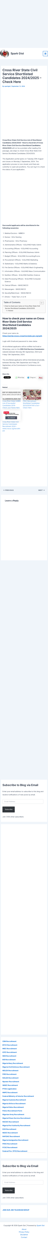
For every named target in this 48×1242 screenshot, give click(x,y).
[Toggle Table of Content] (40, 303)
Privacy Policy (24, 1232)
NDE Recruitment (9, 1056)
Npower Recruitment (10, 1082)
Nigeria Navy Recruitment (12, 1063)
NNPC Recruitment (10, 1093)
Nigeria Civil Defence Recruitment (16, 1067)
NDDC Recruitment (10, 1133)
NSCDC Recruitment (10, 1122)
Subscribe (8, 809)
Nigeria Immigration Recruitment (15, 1140)
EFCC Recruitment (9, 1045)
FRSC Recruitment (9, 1144)
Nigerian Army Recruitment (13, 1114)
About (24, 1229)
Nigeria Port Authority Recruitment (16, 1126)
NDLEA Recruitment (10, 1071)
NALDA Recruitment (10, 1078)
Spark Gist (17, 53)
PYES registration (9, 1089)
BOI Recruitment (9, 1060)
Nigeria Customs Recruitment (14, 1100)
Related (10, 310)
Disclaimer (24, 1235)
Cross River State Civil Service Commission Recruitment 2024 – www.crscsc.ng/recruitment (11, 426)
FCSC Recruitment (9, 1147)
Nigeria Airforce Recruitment (14, 1104)
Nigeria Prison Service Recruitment (16, 1118)
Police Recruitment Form (12, 1111)
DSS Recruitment (9, 1129)
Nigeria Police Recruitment (13, 1107)
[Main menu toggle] (45, 53)
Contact (24, 1237)
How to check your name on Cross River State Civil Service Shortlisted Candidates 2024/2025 (22, 307)
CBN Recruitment (9, 1041)
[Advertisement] (24, 24)
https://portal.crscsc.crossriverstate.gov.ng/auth (22, 336)
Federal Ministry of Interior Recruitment (18, 1096)
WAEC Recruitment (10, 1085)
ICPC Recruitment (9, 1052)
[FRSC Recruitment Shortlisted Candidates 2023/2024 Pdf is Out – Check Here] (32, 395)
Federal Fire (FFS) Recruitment (14, 1151)
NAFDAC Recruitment (11, 1136)
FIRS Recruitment (9, 1074)
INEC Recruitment (9, 1049)
